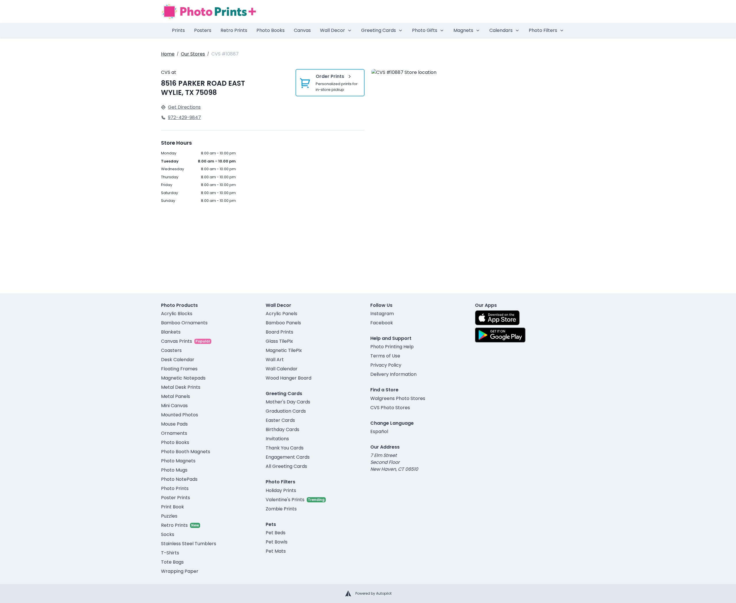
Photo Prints (175, 488)
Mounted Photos (179, 414)
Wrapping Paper (179, 571)
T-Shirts (170, 553)
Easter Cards (280, 420)
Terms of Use (385, 356)
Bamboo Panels (283, 322)
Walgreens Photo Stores (397, 398)
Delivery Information (393, 374)
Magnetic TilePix (284, 350)
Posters (202, 30)
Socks (167, 534)
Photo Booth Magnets (185, 451)
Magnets (463, 30)
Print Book (172, 507)
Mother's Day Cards (288, 402)
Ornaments (174, 433)
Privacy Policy (385, 365)
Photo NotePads (179, 479)
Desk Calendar (177, 359)
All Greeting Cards (286, 466)
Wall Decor (332, 30)
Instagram (382, 313)
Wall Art (275, 359)
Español (379, 431)
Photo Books (270, 30)
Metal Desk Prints (180, 387)
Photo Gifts (424, 30)
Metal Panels (175, 396)
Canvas (302, 30)
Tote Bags (172, 562)
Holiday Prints (281, 490)
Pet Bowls (277, 542)
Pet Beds (275, 532)
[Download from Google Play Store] (500, 335)
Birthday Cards (282, 429)
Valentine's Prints (285, 499)
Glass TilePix (279, 341)
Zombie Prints (281, 509)
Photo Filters (543, 30)
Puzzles (169, 516)
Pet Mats (276, 551)
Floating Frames (179, 368)
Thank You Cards (285, 448)
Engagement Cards (288, 457)
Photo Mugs (174, 470)
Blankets (171, 332)
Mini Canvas (174, 405)
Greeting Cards (378, 30)
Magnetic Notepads (183, 378)
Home (168, 54)
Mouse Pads (174, 424)
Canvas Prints (176, 341)
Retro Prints (234, 30)
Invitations (277, 438)
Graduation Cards (286, 411)
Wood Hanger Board (288, 378)
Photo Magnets (178, 460)
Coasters (171, 350)
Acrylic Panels (281, 313)
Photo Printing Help (392, 346)
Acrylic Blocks (176, 313)
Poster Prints (175, 497)
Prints (178, 30)
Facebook (381, 322)
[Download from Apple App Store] (497, 317)
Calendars (501, 30)
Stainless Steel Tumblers (188, 543)
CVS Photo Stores (390, 407)
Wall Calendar (282, 368)
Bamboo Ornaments (184, 322)
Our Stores (193, 54)
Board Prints (279, 332)
